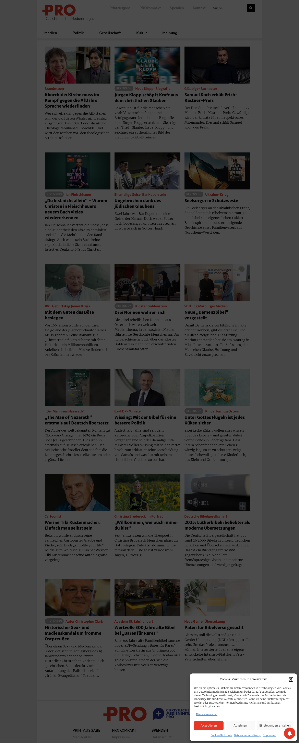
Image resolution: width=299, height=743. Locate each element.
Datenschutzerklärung (247, 735)
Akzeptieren (209, 725)
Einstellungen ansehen (275, 725)
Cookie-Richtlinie (221, 735)
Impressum (269, 735)
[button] (291, 679)
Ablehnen (240, 725)
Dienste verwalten (206, 714)
